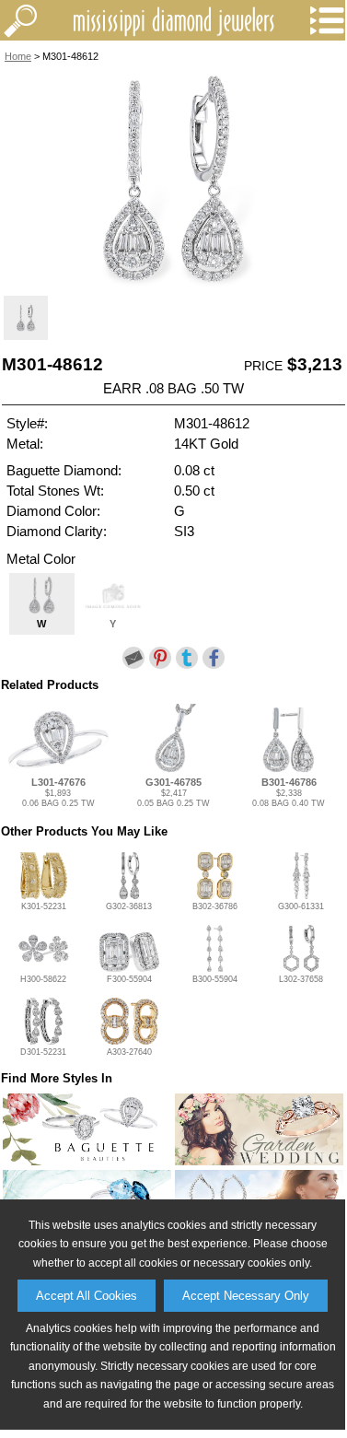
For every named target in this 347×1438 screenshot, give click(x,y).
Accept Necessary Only (245, 1296)
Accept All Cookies (86, 1296)
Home (18, 56)
